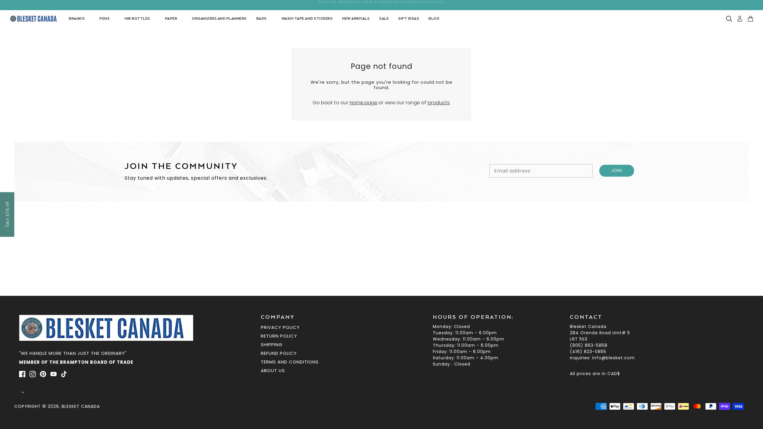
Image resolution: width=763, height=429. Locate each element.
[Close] (465, 150)
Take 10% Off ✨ (381, 266)
